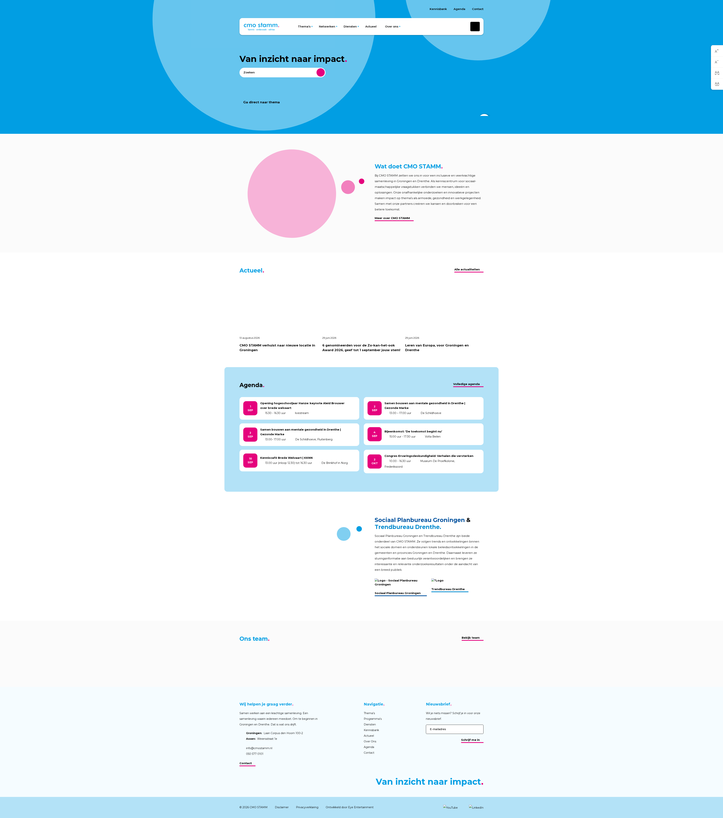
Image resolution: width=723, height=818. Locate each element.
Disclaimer (282, 807)
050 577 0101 (254, 754)
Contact (478, 9)
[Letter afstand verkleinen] (717, 84)
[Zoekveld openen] (475, 26)
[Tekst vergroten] (717, 50)
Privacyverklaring (307, 807)
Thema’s (304, 26)
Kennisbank (438, 9)
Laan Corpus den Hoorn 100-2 (274, 733)
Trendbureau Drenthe (448, 589)
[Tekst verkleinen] (717, 62)
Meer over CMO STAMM (392, 218)
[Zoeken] (321, 72)
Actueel (371, 26)
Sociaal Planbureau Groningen (398, 593)
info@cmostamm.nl (259, 748)
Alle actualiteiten (467, 269)
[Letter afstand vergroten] (717, 73)
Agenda (459, 9)
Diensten (350, 26)
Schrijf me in (470, 740)
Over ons (391, 26)
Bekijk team (471, 637)
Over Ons (370, 741)
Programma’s (373, 719)
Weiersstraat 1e (261, 738)
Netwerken (327, 26)
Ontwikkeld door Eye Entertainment (350, 807)
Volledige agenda (466, 384)
